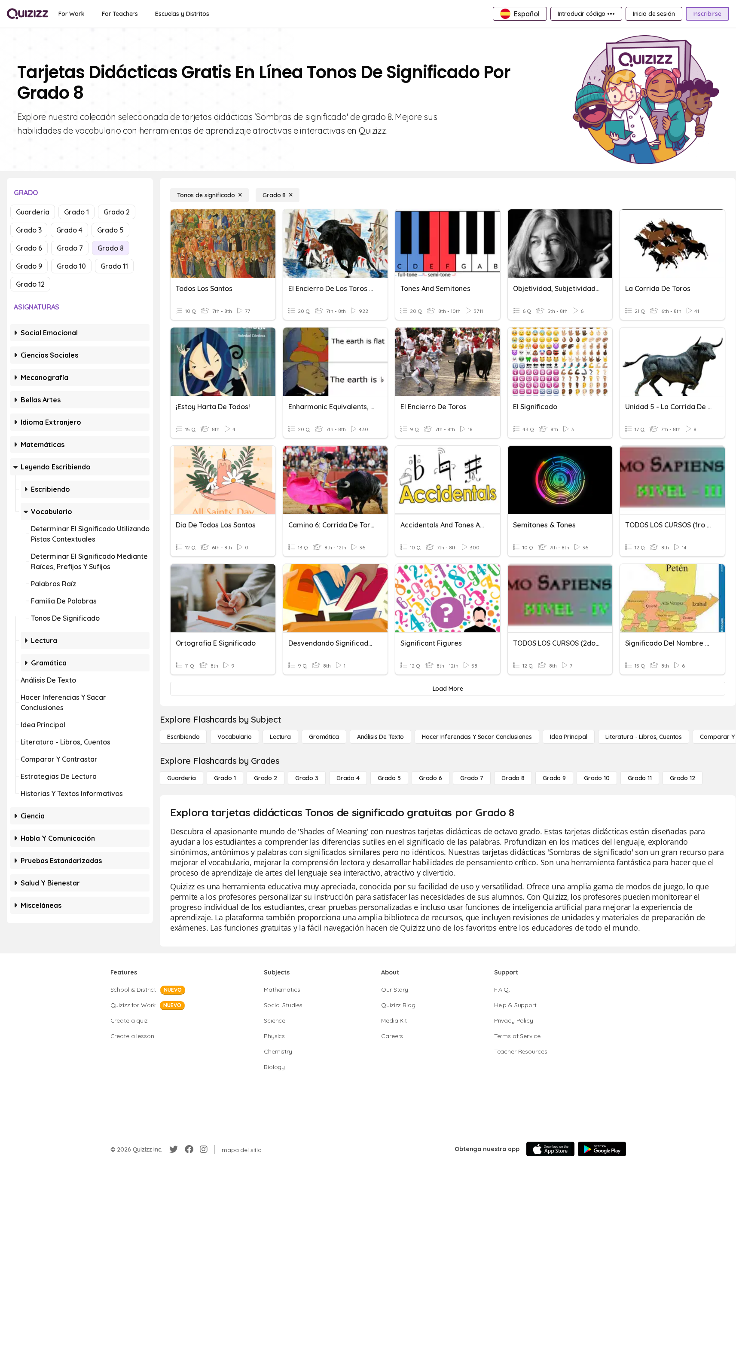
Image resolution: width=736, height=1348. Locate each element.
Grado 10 (71, 266)
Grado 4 (69, 230)
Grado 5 (110, 230)
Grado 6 (29, 248)
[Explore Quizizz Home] (27, 13)
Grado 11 (114, 266)
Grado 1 (76, 212)
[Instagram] (204, 1149)
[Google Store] (602, 1149)
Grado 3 (29, 230)
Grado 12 (30, 284)
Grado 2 (117, 212)
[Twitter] (173, 1149)
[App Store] (550, 1149)
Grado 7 (70, 248)
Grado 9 (29, 266)
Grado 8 (111, 248)
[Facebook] (189, 1149)
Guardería (32, 212)
